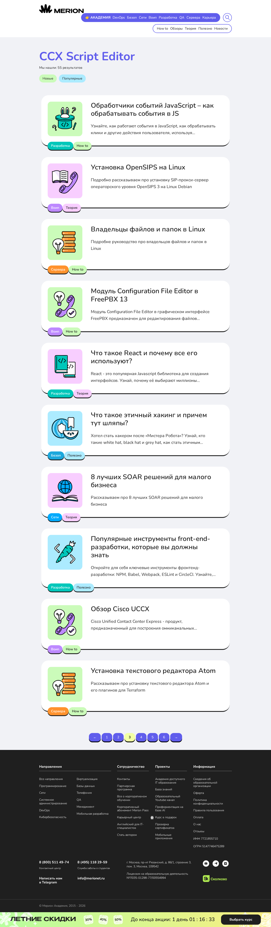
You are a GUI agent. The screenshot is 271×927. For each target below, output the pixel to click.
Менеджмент (85, 807)
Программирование (52, 786)
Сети (143, 17)
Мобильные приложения (163, 836)
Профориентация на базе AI (169, 809)
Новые (48, 78)
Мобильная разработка (92, 814)
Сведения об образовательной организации (205, 782)
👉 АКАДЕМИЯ (98, 17)
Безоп (132, 17)
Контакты (123, 779)
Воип (153, 17)
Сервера (193, 17)
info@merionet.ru (91, 878)
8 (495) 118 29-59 (92, 862)
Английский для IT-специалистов (130, 826)
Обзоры (176, 28)
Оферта (198, 793)
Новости (221, 28)
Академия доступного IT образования (170, 781)
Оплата (198, 817)
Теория (190, 28)
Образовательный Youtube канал (167, 798)
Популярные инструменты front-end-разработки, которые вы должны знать (150, 547)
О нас (197, 824)
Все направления (51, 779)
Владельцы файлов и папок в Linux (148, 229)
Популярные (72, 78)
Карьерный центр (129, 817)
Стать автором (127, 835)
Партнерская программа (126, 788)
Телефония (84, 793)
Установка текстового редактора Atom (153, 670)
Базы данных (86, 786)
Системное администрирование (53, 801)
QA (181, 17)
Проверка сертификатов (164, 826)
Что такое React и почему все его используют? (144, 357)
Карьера (209, 17)
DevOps (119, 17)
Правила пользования (208, 810)
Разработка (168, 17)
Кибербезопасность (52, 817)
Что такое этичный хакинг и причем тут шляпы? (149, 419)
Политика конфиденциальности (208, 802)
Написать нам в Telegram (50, 880)
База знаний (163, 789)
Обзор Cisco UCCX (120, 608)
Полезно (205, 28)
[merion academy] (61, 8)
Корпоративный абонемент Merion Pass (133, 809)
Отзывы (198, 831)
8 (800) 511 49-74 (54, 862)
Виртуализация (87, 779)
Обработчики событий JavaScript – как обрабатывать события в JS (152, 109)
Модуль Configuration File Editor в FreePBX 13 (144, 295)
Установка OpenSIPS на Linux (138, 167)
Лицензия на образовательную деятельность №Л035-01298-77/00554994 (157, 876)
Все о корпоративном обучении (132, 798)
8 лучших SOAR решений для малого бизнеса (151, 481)
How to (162, 28)
